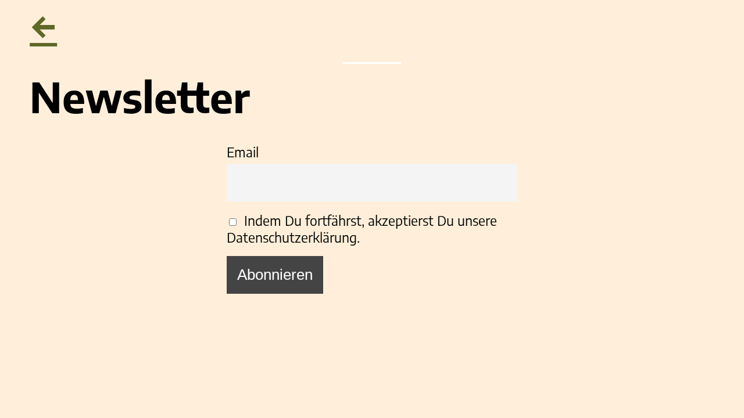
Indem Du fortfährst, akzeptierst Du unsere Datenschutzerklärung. (362, 229)
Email (243, 151)
